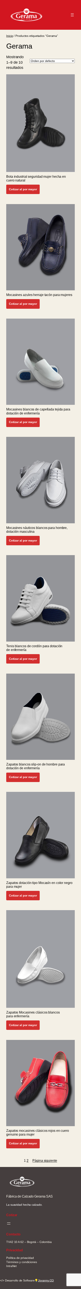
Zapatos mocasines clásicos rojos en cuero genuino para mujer (37, 1132)
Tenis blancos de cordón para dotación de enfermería (34, 648)
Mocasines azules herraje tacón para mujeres (39, 295)
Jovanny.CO (46, 1280)
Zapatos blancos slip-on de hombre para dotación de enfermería (35, 766)
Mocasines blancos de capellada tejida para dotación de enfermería (38, 411)
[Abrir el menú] (72, 14)
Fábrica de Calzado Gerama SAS (29, 1196)
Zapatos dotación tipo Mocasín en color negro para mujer (39, 884)
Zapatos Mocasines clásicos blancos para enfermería (33, 1014)
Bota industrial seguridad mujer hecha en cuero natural (36, 178)
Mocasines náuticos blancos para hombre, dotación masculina (37, 529)
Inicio (9, 35)
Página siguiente (44, 1160)
